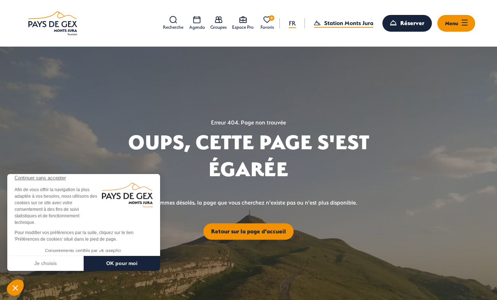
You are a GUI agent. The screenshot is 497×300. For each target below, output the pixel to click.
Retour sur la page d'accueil (248, 231)
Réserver (412, 23)
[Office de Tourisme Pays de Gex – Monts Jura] (53, 23)
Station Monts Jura (348, 23)
